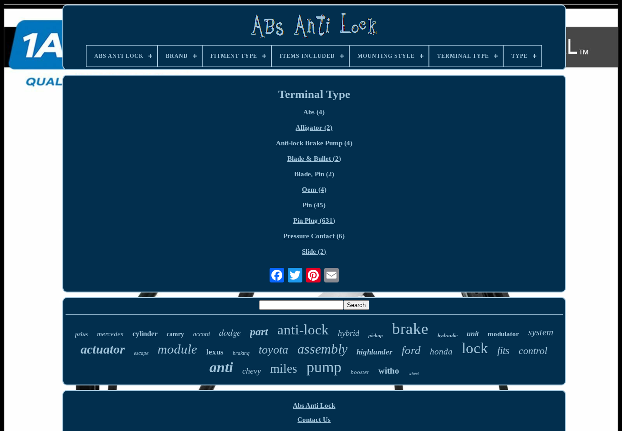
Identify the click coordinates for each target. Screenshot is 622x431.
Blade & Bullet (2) (314, 158)
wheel (413, 373)
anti (221, 367)
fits (503, 350)
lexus (215, 352)
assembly (322, 348)
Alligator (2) (314, 127)
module (177, 349)
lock (475, 348)
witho (388, 370)
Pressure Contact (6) (314, 236)
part (259, 332)
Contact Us (314, 419)
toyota (273, 349)
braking (241, 353)
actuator (103, 349)
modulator (503, 334)
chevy (251, 370)
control (533, 350)
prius (81, 334)
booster (360, 372)
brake (410, 329)
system (540, 332)
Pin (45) (314, 205)
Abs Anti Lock (314, 405)
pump (324, 367)
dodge (230, 332)
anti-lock (303, 330)
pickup (375, 335)
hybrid (348, 333)
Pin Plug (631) (314, 220)
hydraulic (448, 335)
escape (141, 353)
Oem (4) (314, 189)
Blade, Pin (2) (314, 174)
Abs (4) (314, 112)
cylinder (145, 334)
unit (473, 334)
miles (283, 368)
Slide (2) (314, 251)
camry (175, 334)
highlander (375, 352)
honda (441, 351)
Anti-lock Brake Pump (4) (314, 143)
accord (201, 334)
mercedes (110, 334)
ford (411, 350)
